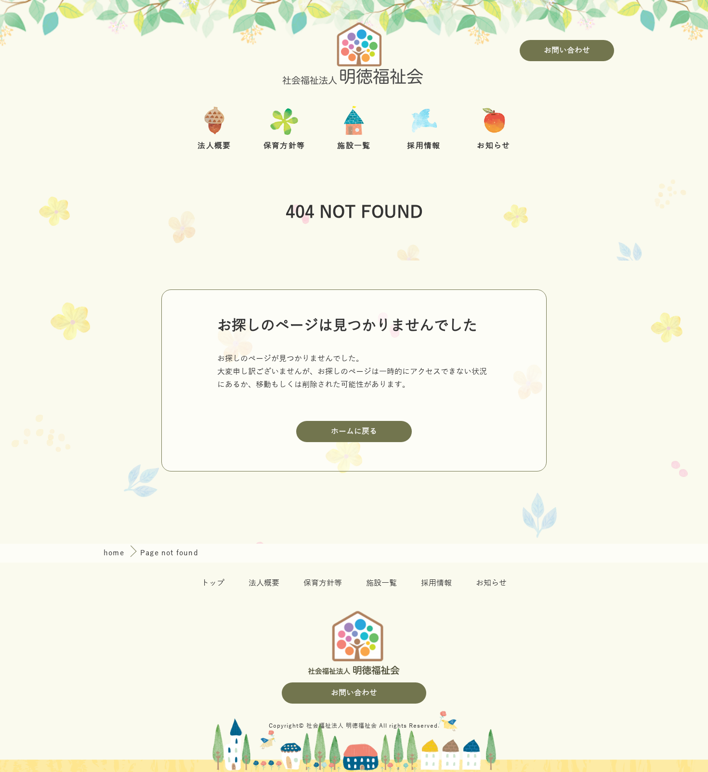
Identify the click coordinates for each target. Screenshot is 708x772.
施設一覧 (381, 583)
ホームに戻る (354, 431)
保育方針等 (322, 583)
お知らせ (491, 583)
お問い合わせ (567, 50)
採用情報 (436, 583)
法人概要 (264, 583)
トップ (212, 583)
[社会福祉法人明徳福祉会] (354, 50)
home (115, 553)
